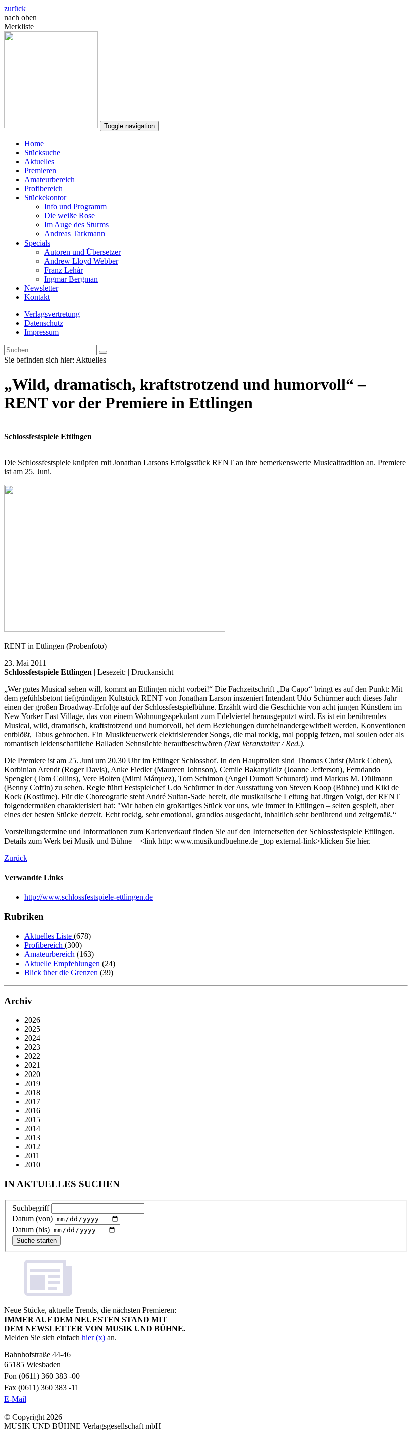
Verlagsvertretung (52, 314)
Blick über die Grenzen (62, 972)
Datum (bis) (31, 1229)
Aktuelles (39, 161)
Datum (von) (32, 1218)
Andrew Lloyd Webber (81, 261)
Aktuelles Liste (49, 936)
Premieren (40, 170)
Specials (37, 242)
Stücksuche (42, 152)
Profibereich (43, 188)
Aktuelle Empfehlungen (63, 963)
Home (34, 143)
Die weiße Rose (69, 215)
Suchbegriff (30, 1208)
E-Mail (15, 1399)
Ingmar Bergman (71, 279)
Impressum (41, 332)
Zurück (15, 858)
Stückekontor (45, 197)
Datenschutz (43, 323)
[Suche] (103, 352)
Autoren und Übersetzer (82, 252)
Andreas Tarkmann (74, 233)
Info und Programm (75, 206)
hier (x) (93, 1337)
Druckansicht (152, 672)
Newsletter (41, 288)
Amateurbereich (49, 179)
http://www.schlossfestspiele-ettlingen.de (88, 897)
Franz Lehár (63, 270)
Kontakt (37, 297)
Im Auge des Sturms (76, 224)
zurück (15, 8)
